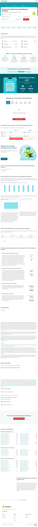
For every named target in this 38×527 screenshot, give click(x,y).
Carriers (19, 27)
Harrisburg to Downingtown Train (25, 433)
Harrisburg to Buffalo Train (4, 437)
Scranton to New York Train (24, 453)
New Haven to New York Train (5, 464)
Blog (14, 517)
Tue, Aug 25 (5, 19)
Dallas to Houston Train (4, 465)
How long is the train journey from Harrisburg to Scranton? (11, 268)
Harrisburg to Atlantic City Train (5, 441)
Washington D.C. (8, 357)
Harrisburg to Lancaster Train (5, 442)
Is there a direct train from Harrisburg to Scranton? (10, 253)
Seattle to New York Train (4, 460)
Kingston (19, 356)
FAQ (24, 27)
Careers (15, 520)
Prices (14, 27)
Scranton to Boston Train (23, 452)
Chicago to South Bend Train (24, 460)
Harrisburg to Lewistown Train (24, 436)
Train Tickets (2, 499)
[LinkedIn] (6, 511)
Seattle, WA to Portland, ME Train (5, 469)
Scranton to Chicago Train (4, 453)
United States (7, 499)
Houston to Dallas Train (4, 468)
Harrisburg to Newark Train (4, 444)
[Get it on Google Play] (31, 86)
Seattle (15, 356)
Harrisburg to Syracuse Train (24, 442)
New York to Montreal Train (24, 464)
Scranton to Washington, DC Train (25, 449)
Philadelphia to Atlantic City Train (24, 468)
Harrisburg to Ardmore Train (24, 441)
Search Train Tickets (18, 418)
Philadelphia (3, 338)
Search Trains (16, 138)
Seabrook (12, 357)
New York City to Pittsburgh (25, 383)
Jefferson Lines (9, 337)
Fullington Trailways (16, 337)
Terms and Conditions (29, 524)
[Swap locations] (19, 17)
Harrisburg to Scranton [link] (23, 499)
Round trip (9, 14)
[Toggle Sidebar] (36, 1)
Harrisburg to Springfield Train (5, 433)
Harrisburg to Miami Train (4, 440)
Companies (26, 517)
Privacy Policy (34, 524)
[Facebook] (4, 511)
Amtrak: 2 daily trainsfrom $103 (6, 169)
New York (27, 338)
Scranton (17, 499)
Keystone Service (34, 382)
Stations (35, 27)
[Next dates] (33, 102)
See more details (3, 170)
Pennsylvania (10, 322)
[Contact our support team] (35, 524)
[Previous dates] (5, 102)
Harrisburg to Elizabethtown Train (5, 436)
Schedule (3, 27)
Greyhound (5, 337)
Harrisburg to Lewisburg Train (24, 440)
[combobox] (8, 17)
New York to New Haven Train (24, 463)
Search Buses (30, 138)
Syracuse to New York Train (24, 469)
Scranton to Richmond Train (5, 452)
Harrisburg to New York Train (24, 444)
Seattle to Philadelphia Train (24, 465)
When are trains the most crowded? (7, 293)
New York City (4, 383)
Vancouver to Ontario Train (4, 463)
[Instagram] (2, 511)
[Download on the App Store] (23, 86)
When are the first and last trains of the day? (9, 283)
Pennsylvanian (14, 383)
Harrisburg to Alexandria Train (24, 437)
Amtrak (2, 237)
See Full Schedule (19, 119)
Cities (30, 27)
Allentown (33, 337)
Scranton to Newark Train (4, 449)
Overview (8, 27)
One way (4, 14)
